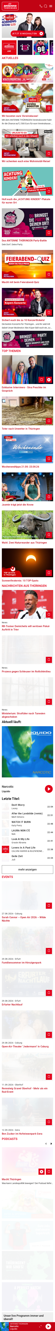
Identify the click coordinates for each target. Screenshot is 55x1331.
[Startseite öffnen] (10, 6)
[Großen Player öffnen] (40, 1326)
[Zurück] (46, 1144)
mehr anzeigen (27, 869)
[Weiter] (51, 1144)
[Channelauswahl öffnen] (45, 6)
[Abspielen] (48, 1327)
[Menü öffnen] (50, 6)
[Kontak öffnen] (41, 6)
